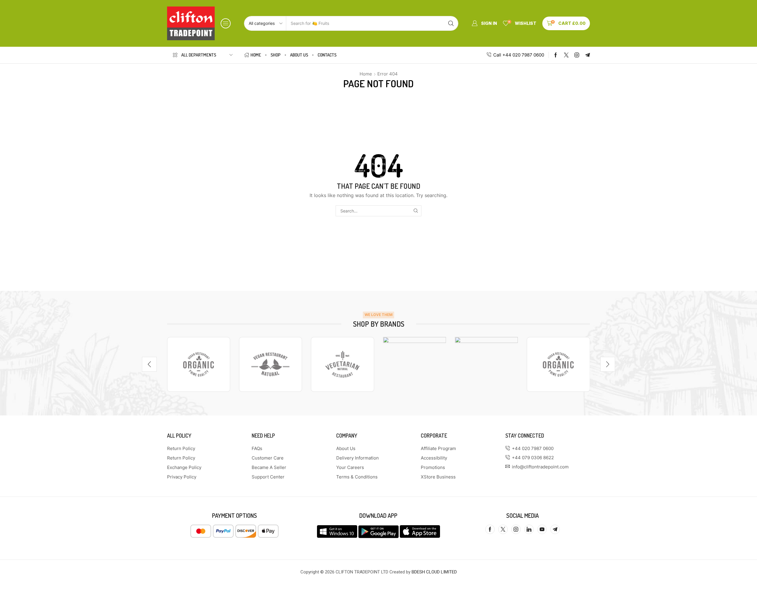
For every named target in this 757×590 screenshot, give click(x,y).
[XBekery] (486, 364)
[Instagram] (577, 55)
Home (366, 74)
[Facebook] (555, 55)
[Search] (451, 23)
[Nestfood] (342, 364)
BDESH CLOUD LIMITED (434, 572)
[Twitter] (566, 55)
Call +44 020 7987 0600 (518, 55)
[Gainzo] (198, 364)
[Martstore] (270, 364)
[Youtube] (542, 529)
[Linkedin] (529, 529)
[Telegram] (587, 55)
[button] (226, 23)
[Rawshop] (414, 364)
